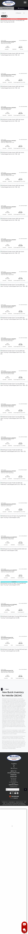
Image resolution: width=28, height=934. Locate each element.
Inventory (13, 776)
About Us (13, 771)
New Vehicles (13, 778)
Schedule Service (13, 786)
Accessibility (12, 802)
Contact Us (5, 802)
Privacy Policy (19, 802)
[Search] (25, 789)
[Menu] (25, 3)
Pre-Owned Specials (13, 782)
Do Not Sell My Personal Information (15, 803)
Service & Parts (13, 784)
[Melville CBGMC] (8, 3)
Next (7, 689)
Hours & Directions (13, 772)
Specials (13, 783)
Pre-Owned (13, 779)
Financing (13, 774)
